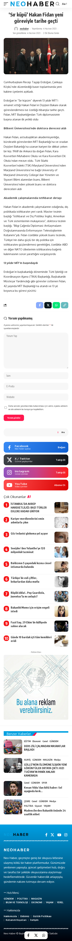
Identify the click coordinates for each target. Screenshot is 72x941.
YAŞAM (47, 806)
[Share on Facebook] (28, 935)
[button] (7, 3)
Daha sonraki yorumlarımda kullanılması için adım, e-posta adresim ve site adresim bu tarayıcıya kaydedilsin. (37, 407)
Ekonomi (36, 741)
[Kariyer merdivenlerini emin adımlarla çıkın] (61, 522)
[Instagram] (65, 835)
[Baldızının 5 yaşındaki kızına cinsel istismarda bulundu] (61, 566)
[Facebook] (46, 835)
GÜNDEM (53, 741)
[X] (52, 835)
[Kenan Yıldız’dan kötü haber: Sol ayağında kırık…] (13, 788)
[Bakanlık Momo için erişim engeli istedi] (61, 611)
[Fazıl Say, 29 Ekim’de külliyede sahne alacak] (61, 626)
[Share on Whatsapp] (44, 935)
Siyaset (38, 806)
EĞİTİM (27, 741)
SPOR (44, 782)
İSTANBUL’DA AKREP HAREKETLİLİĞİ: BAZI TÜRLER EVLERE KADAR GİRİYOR (29, 507)
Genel (45, 741)
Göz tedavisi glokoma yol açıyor (29, 533)
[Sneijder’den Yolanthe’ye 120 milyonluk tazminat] (61, 552)
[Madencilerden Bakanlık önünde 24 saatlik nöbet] (13, 807)
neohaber (24, 28)
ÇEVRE (27, 801)
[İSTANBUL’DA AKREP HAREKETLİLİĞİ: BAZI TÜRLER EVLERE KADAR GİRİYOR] (61, 507)
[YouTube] (59, 835)
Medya (57, 759)
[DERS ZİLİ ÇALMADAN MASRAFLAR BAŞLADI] (13, 747)
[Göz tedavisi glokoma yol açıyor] (61, 537)
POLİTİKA (28, 806)
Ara (63, 432)
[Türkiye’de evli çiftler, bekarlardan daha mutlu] (61, 581)
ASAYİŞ (27, 759)
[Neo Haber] (32, 3)
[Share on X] (36, 935)
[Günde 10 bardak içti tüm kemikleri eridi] (61, 641)
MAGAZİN (47, 759)
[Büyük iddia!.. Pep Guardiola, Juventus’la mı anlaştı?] (61, 596)
